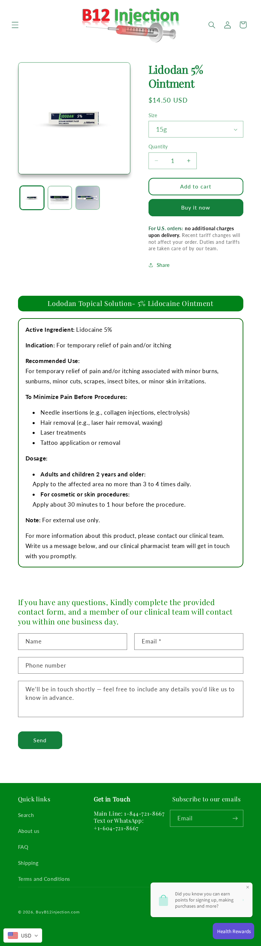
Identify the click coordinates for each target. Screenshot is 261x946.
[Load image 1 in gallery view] (32, 198)
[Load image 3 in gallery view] (87, 198)
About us (29, 831)
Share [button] (163, 265)
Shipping (28, 863)
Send (40, 740)
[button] (15, 25)
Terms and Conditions (44, 879)
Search (26, 815)
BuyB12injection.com (58, 912)
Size (153, 115)
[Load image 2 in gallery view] (60, 198)
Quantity (158, 146)
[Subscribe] (235, 818)
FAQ (23, 847)
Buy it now (196, 207)
